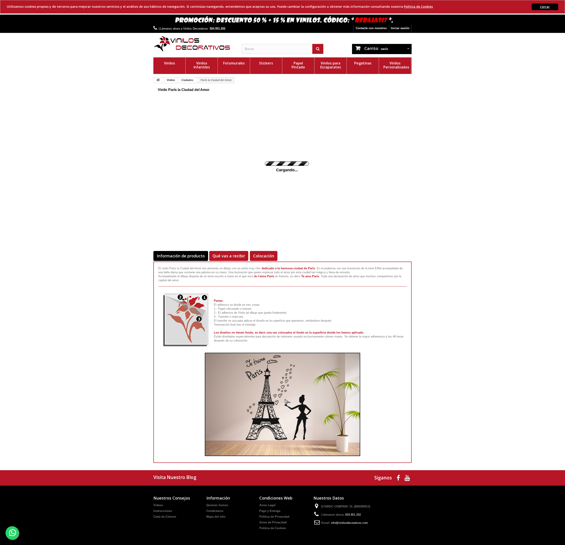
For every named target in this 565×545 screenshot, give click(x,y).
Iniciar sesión (400, 28)
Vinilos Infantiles (202, 65)
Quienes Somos (217, 505)
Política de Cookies (418, 6)
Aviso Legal (267, 505)
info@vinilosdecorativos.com (349, 522)
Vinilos (169, 63)
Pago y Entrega (269, 511)
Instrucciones (162, 511)
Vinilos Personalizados (396, 65)
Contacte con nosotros (371, 28)
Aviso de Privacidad (273, 522)
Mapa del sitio (216, 516)
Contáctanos (214, 511)
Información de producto (181, 255)
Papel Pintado (298, 65)
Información (218, 498)
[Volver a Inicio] (158, 80)
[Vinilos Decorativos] (194, 44)
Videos (158, 505)
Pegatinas (362, 63)
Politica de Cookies (272, 528)
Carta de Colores (164, 516)
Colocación (263, 255)
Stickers (266, 63)
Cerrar (545, 7)
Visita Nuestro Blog (174, 477)
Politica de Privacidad (274, 516)
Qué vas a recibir (229, 255)
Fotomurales (234, 63)
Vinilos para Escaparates (330, 65)
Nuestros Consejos (171, 498)
